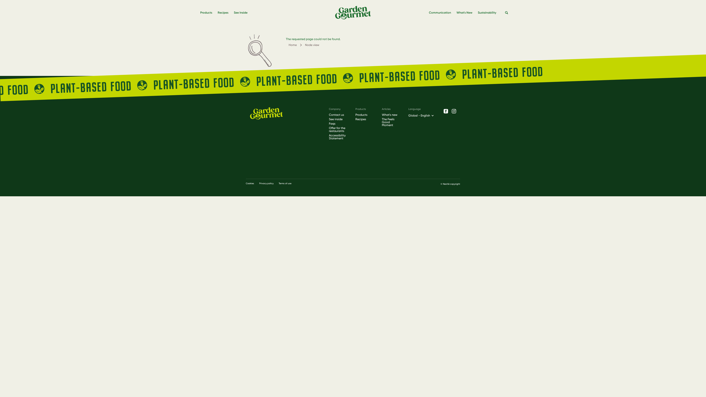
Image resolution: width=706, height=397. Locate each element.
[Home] (354, 13)
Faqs (332, 123)
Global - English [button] (419, 115)
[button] (507, 13)
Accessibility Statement (337, 137)
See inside (336, 119)
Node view (312, 45)
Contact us (336, 114)
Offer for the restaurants (337, 130)
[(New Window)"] (446, 111)
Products (361, 114)
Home (293, 45)
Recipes (360, 119)
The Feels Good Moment (388, 122)
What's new (389, 114)
